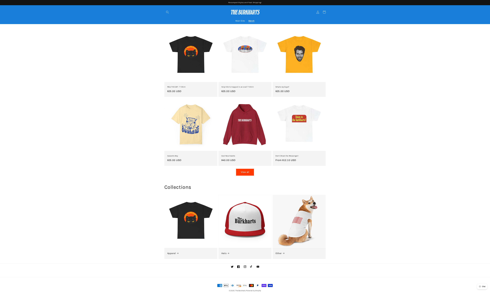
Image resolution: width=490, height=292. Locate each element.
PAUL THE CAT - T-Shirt (176, 87)
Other (278, 253)
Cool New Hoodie (228, 156)
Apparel (171, 253)
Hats (223, 253)
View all (245, 172)
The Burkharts (240, 290)
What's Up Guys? (282, 87)
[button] (167, 12)
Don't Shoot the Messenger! (287, 156)
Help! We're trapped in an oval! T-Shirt (237, 87)
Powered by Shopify (253, 290)
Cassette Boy (172, 156)
